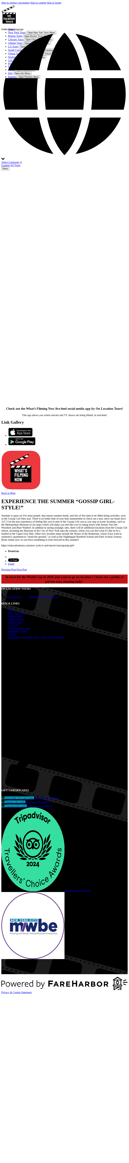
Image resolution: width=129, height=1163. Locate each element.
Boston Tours (15, 616)
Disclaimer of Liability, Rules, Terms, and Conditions (36, 637)
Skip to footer (54, 2)
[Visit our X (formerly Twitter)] (68, 773)
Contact (12, 634)
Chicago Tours (16, 619)
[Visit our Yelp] (9, 778)
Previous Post (8, 569)
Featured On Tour (17, 631)
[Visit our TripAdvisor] (11, 653)
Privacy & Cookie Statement (16, 992)
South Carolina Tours (19, 628)
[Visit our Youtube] (9, 783)
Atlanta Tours (15, 622)
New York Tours (17, 613)
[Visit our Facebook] (10, 644)
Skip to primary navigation (15, 2)
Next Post (21, 569)
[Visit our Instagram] (10, 649)
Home (11, 610)
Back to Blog (8, 493)
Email (11, 563)
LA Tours (13, 625)
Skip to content (38, 2)
